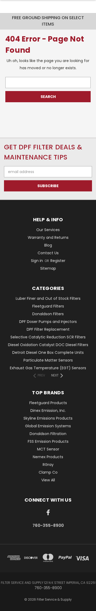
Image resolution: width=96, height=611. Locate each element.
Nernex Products (48, 457)
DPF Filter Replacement (48, 329)
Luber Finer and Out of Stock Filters (48, 298)
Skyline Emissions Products (48, 418)
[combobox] (48, 82)
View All (48, 480)
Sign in (37, 260)
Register (57, 260)
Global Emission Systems (48, 426)
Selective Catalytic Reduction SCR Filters (48, 337)
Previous (8, 606)
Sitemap (48, 268)
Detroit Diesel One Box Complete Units (48, 352)
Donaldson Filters (48, 314)
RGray (48, 464)
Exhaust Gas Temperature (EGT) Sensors (48, 368)
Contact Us (48, 253)
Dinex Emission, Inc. (48, 410)
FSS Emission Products (48, 441)
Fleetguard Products (48, 402)
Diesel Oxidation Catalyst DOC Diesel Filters (48, 344)
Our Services (48, 229)
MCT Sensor (48, 449)
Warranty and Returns (48, 237)
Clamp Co (48, 472)
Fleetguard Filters (48, 306)
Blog (48, 245)
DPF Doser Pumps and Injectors (48, 321)
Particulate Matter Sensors (48, 360)
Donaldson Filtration (48, 433)
